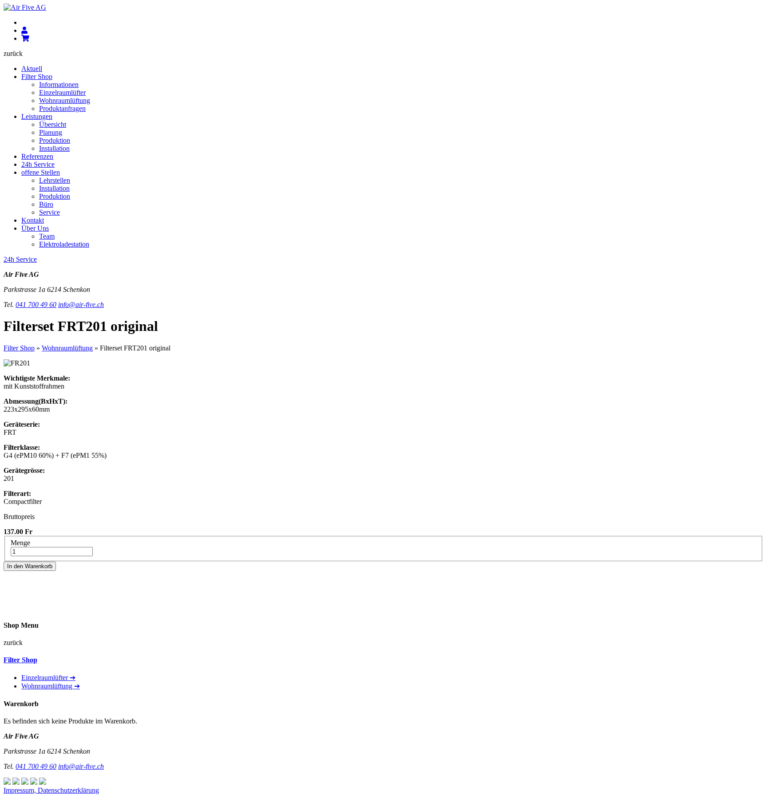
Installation (54, 148)
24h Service (38, 164)
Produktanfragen (62, 108)
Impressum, (21, 790)
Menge (20, 542)
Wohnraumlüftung (64, 100)
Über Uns (35, 228)
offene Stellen (40, 172)
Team (47, 236)
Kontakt (32, 220)
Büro (46, 204)
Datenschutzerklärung (68, 790)
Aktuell (31, 68)
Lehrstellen (54, 180)
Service (49, 212)
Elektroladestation (64, 244)
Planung (50, 132)
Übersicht (52, 124)
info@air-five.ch (81, 304)
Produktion (54, 140)
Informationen (59, 84)
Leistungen (36, 116)
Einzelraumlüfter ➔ (48, 677)
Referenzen (37, 156)
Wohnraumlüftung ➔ (50, 686)
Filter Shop (36, 76)
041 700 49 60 (36, 304)
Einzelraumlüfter (62, 92)
